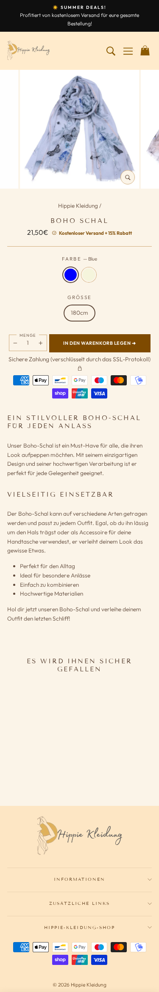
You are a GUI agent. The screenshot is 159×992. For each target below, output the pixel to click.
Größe (79, 297)
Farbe (80, 259)
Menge (28, 335)
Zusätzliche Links (79, 903)
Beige (88, 274)
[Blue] (29, 775)
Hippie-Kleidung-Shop (79, 927)
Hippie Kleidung (78, 205)
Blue (70, 274)
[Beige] (40, 775)
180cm (79, 312)
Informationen (80, 879)
